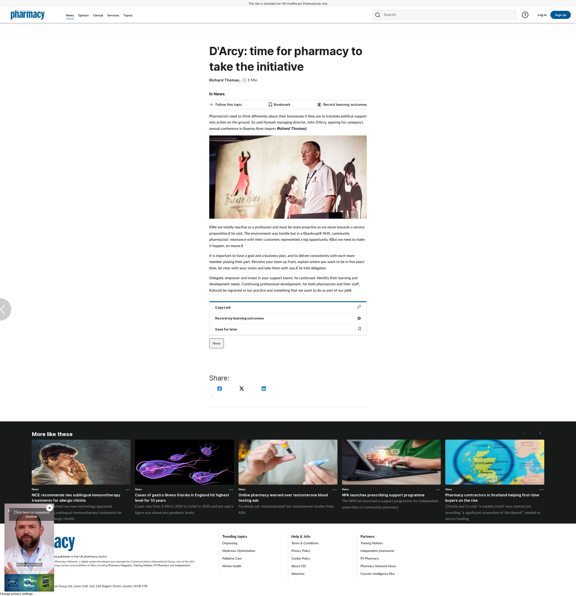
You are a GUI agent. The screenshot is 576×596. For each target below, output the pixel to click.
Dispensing (229, 543)
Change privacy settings (16, 594)
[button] (539, 432)
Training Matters (142, 565)
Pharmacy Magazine (120, 565)
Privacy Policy (300, 551)
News (216, 343)
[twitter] (242, 389)
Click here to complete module (31, 514)
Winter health (231, 566)
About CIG (298, 566)
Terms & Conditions (305, 543)
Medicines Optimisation (238, 551)
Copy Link (223, 307)
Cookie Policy (300, 558)
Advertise (297, 574)
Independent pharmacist (377, 551)
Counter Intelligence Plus (377, 574)
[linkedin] (263, 389)
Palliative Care (232, 558)
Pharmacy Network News (378, 566)
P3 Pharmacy (161, 565)
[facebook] (220, 389)
